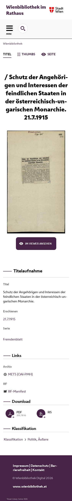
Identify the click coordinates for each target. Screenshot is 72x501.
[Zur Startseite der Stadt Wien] (56, 9)
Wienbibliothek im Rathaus (26, 10)
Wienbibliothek (12, 43)
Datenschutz (40, 466)
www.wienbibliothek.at (30, 486)
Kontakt (38, 470)
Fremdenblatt (12, 339)
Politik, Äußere (38, 439)
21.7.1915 (9, 319)
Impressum (21, 466)
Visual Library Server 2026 (17, 499)
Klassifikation (13, 439)
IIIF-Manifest (17, 391)
